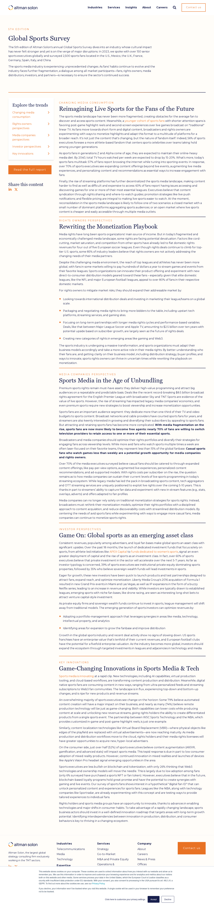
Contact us (193, 7)
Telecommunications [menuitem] (71, 849)
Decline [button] (167, 899)
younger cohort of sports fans (145, 120)
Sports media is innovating (76, 676)
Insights (131, 7)
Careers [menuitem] (142, 854)
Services (114, 7)
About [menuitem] (141, 849)
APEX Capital (118, 551)
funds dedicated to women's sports (154, 551)
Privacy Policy (98, 883)
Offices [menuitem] (142, 864)
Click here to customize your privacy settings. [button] (125, 899)
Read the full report (30, 169)
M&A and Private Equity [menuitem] (113, 859)
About (146, 7)
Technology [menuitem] (65, 859)
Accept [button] (153, 899)
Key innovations (22, 153)
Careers (162, 7)
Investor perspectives (26, 146)
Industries (95, 7)
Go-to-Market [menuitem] (106, 854)
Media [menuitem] (61, 854)
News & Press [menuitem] (146, 859)
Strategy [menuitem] (103, 849)
